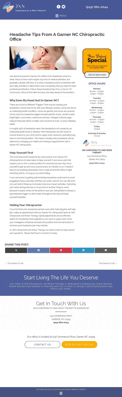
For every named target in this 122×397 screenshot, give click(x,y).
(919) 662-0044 (97, 7)
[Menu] (61, 393)
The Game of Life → (108, 263)
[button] (42, 344)
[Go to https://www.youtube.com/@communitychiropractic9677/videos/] (63, 7)
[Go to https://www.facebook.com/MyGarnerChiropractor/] (58, 7)
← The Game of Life (14, 263)
